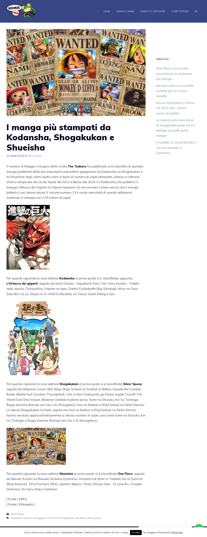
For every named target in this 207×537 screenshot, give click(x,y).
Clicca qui (177, 532)
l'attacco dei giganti (34, 518)
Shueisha (81, 518)
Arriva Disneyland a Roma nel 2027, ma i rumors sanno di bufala (175, 108)
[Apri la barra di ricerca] (196, 11)
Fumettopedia (180, 11)
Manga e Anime (125, 11)
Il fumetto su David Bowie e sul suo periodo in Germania (175, 147)
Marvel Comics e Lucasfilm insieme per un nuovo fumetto (175, 91)
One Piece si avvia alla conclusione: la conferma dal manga (174, 73)
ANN (22, 499)
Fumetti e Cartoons (153, 11)
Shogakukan (67, 518)
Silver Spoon (94, 518)
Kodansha (16, 518)
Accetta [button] (136, 532)
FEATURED (17, 514)
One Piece (53, 518)
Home (107, 11)
